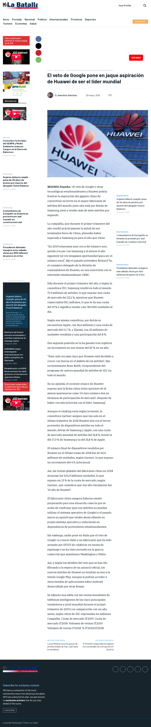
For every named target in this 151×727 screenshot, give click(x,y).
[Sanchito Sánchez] (51, 95)
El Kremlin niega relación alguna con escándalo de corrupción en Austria (98, 646)
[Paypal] (130, 669)
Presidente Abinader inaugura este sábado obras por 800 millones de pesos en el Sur (15, 251)
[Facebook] (38, 39)
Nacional (6, 137)
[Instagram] (123, 669)
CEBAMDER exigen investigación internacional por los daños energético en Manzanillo (13, 355)
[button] (145, 5)
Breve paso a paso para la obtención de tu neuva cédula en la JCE (16, 387)
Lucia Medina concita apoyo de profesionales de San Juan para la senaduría (62, 646)
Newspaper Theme (20, 722)
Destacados (8, 174)
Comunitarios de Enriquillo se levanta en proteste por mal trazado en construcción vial (15, 216)
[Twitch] (138, 669)
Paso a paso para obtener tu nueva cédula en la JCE (16, 40)
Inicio (49, 70)
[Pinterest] (38, 53)
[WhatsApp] (38, 60)
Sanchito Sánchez (67, 95)
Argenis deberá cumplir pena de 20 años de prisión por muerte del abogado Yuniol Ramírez (16, 181)
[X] (38, 46)
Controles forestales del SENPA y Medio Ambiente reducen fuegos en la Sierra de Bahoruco (15, 146)
